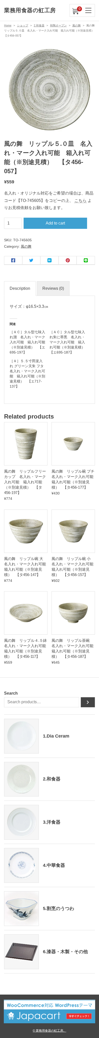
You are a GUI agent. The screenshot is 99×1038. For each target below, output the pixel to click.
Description (20, 288)
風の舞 (76, 25)
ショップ (22, 25)
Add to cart (55, 223)
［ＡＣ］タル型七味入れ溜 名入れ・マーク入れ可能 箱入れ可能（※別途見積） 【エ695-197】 (27, 342)
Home (7, 25)
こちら (80, 200)
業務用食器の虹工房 (30, 10)
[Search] (88, 702)
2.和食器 (39, 25)
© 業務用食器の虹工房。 (49, 1030)
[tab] (20, 288)
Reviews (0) (53, 288)
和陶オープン (58, 25)
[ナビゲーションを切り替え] (88, 10)
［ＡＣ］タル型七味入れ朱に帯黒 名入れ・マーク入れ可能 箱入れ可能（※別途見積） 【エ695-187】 (69, 342)
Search (11, 693)
